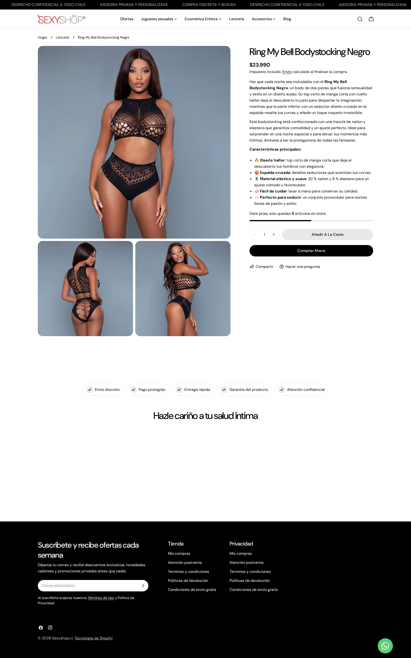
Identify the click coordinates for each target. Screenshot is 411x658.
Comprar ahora (311, 250)
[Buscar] (360, 19)
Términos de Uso (101, 598)
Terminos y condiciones (188, 571)
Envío (287, 71)
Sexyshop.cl (62, 638)
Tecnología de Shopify (93, 638)
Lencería (62, 37)
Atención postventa (185, 562)
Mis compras (179, 553)
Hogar (42, 37)
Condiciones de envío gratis (192, 589)
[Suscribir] (143, 586)
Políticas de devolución (188, 580)
